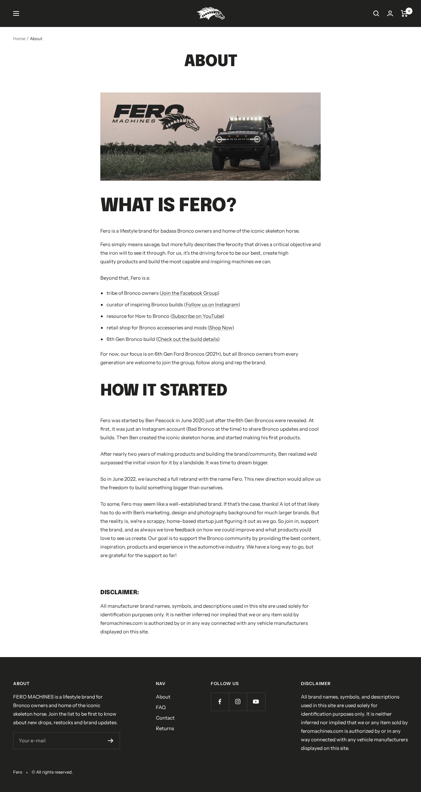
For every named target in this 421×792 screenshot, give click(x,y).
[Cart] (404, 13)
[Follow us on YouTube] (256, 702)
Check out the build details (188, 339)
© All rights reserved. (52, 772)
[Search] (376, 13)
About (163, 697)
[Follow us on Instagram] (238, 702)
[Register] (110, 740)
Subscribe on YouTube (197, 316)
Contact (165, 718)
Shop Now (220, 327)
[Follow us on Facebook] (220, 702)
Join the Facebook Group (189, 293)
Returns (165, 728)
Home (19, 38)
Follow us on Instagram (212, 304)
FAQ (161, 707)
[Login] (390, 13)
